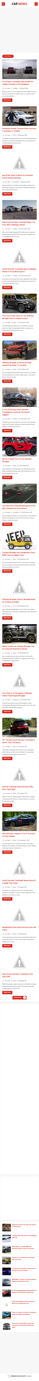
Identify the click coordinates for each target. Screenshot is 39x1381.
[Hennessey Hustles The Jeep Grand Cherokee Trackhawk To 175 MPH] (19, 116)
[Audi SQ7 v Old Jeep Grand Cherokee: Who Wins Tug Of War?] (19, 774)
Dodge (15, 229)
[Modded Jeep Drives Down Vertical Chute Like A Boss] (19, 915)
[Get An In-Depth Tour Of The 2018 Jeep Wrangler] (19, 446)
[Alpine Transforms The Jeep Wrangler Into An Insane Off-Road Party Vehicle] (19, 634)
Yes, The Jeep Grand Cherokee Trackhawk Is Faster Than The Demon (18, 741)
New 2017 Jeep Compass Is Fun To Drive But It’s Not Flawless (18, 835)
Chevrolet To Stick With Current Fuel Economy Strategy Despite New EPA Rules (23, 1325)
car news (29, 1376)
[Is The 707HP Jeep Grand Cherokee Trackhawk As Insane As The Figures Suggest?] (19, 397)
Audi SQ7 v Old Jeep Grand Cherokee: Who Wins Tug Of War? (17, 788)
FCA (14, 606)
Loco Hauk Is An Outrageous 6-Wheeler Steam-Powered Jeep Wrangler (17, 695)
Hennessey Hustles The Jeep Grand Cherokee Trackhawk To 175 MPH (19, 130)
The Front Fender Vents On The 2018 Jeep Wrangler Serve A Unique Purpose (18, 317)
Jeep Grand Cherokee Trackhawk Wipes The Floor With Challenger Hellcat (18, 224)
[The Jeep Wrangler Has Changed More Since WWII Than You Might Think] (19, 540)
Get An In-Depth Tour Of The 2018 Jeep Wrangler (17, 460)
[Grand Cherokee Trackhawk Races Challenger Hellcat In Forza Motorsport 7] (19, 256)
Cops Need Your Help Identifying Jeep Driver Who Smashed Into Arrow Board (18, 507)
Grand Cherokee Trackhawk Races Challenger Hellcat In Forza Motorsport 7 (19, 270)
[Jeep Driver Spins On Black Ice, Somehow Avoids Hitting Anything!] (19, 163)
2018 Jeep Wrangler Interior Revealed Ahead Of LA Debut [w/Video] (18, 601)
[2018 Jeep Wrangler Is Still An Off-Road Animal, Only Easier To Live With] (19, 350)
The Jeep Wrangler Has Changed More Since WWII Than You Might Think (18, 554)
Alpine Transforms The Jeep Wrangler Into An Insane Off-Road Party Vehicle (18, 648)
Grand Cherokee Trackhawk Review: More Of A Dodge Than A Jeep (19, 882)
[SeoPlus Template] (8, 1376)
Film (14, 135)
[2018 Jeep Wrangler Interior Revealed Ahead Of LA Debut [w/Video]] (19, 587)
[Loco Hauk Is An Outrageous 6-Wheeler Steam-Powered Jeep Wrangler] (19, 680)
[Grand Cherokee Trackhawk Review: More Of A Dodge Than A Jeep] (19, 868)
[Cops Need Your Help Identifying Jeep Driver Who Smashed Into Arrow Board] (19, 493)
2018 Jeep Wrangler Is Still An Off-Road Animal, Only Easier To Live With (16, 364)
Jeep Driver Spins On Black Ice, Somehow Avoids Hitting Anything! (17, 177)
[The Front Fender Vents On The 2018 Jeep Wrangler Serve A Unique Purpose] (19, 303)
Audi (14, 793)
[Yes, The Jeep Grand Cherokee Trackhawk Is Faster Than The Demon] (19, 727)
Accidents (16, 182)
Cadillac (15, 88)
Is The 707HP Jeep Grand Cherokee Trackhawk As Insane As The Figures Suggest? (16, 412)
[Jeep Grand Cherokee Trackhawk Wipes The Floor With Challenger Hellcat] (19, 210)
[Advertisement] (19, 31)
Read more (7, 100)
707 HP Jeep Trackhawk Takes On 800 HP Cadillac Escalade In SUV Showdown (17, 83)
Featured (15, 700)
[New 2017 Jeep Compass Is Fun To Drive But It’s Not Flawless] (19, 821)
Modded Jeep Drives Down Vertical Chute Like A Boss (19, 929)
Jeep (14, 322)
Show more (17, 997)
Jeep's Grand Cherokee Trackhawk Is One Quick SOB (17, 976)
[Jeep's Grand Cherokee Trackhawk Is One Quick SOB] (19, 961)
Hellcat (15, 419)
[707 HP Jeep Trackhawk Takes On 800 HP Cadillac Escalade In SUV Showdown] (19, 69)
